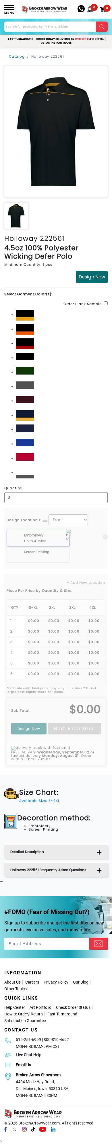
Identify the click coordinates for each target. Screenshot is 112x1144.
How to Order (16, 1014)
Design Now (92, 277)
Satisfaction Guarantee (25, 1020)
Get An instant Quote (56, 42)
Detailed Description (27, 851)
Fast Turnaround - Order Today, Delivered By (56, 39)
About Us (12, 982)
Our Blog (80, 982)
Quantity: (13, 488)
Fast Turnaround (62, 1014)
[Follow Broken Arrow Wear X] (14, 1129)
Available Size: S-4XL (39, 800)
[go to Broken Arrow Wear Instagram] (24, 1129)
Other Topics (15, 988)
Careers (32, 982)
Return (37, 1014)
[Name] (98, 944)
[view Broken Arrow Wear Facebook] (5, 1129)
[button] (90, 9)
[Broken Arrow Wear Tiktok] (33, 1129)
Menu (9, 12)
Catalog (17, 56)
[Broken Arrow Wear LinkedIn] (53, 1129)
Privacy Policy (56, 982)
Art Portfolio (40, 1007)
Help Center (14, 1007)
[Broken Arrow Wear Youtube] (42, 1129)
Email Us (23, 1064)
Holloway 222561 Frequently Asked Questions (48, 869)
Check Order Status (73, 1007)
